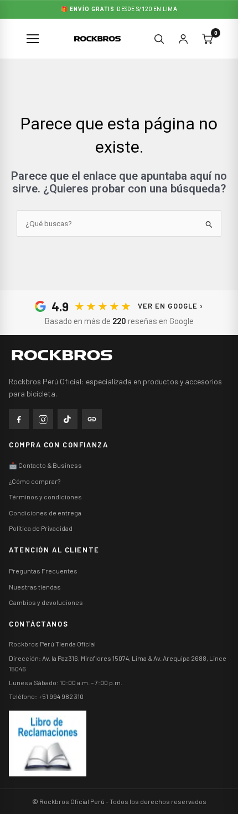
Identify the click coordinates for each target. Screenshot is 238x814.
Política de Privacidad (41, 528)
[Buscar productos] (159, 38)
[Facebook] (19, 419)
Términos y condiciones (45, 496)
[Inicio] (75, 355)
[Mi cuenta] (183, 38)
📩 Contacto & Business (45, 465)
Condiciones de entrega (45, 512)
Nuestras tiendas (35, 587)
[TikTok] (67, 419)
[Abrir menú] (33, 39)
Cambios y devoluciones (46, 602)
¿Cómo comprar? (34, 481)
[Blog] (92, 419)
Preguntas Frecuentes (43, 571)
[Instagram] (43, 419)
